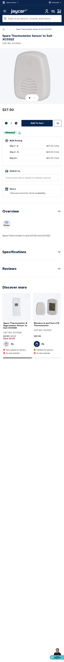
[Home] (3, 29)
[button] (10, 2)
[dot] (29, 98)
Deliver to (15, 171)
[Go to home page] (19, 11)
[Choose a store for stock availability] (32, 191)
